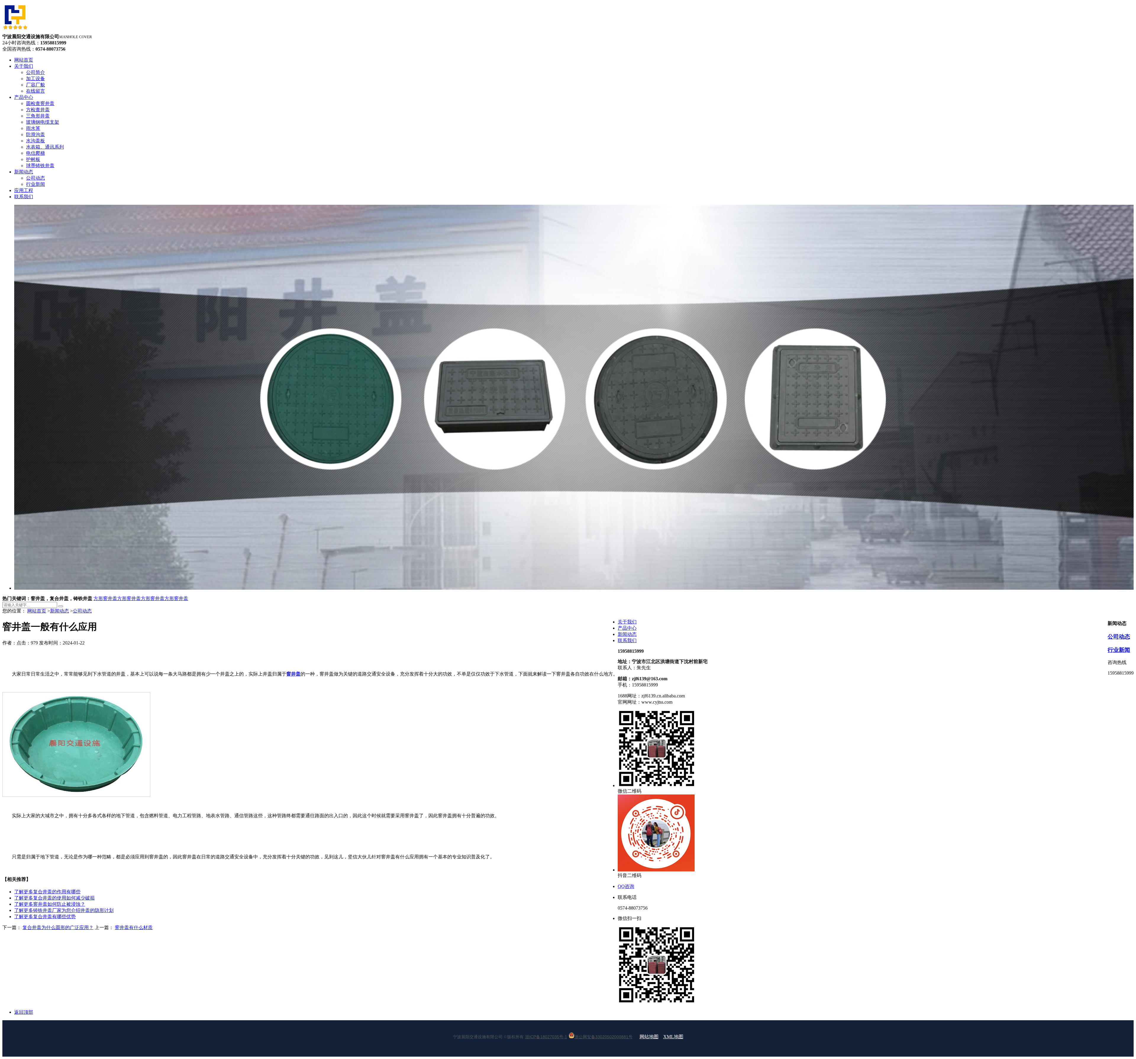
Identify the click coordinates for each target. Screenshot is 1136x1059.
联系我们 (627, 640)
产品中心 (627, 628)
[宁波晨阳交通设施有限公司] (15, 30)
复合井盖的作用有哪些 (47, 891)
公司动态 (82, 610)
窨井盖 (293, 673)
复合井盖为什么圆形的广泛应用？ (57, 927)
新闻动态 (59, 610)
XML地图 (673, 1036)
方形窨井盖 (105, 598)
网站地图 (649, 1036)
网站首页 (36, 610)
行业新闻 (1119, 650)
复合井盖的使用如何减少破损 (54, 897)
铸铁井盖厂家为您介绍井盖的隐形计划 (64, 910)
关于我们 (627, 621)
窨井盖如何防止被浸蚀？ (49, 904)
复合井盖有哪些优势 (45, 916)
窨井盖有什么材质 (134, 927)
